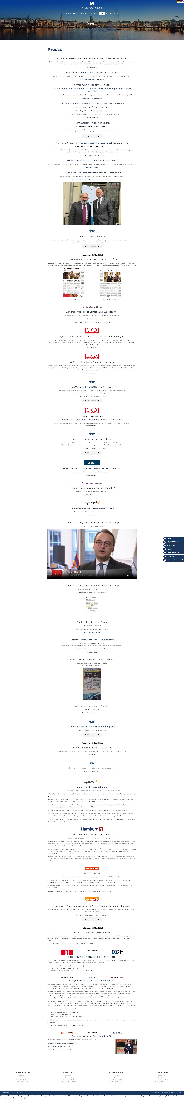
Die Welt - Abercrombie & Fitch (56, 1050)
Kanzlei (68, 13)
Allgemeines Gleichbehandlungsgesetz (137, 1096)
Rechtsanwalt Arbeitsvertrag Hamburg (115, 1096)
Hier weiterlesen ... (92, 348)
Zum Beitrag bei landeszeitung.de (92, 98)
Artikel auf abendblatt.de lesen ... (92, 632)
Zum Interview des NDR (92, 155)
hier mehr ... (95, 319)
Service (108, 13)
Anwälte (75, 13)
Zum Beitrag (92, 67)
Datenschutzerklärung (175, 1092)
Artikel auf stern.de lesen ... (92, 652)
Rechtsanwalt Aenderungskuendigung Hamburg (13, 1096)
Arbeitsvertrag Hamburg (75, 1096)
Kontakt (116, 13)
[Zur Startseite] (92, 8)
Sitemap (154, 1092)
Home (89, 29)
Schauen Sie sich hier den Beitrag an (92, 79)
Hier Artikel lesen (91, 373)
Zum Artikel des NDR (92, 167)
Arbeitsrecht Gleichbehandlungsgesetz (17, 1098)
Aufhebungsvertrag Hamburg (157, 1096)
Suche (159, 1092)
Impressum (165, 1092)
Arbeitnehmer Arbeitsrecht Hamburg (92, 1096)
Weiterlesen (92, 754)
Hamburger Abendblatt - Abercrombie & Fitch (60, 1043)
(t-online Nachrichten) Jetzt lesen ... (92, 713)
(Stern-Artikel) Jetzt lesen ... (92, 709)
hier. (70, 968)
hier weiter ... (94, 425)
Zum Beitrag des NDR (92, 117)
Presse (102, 13)
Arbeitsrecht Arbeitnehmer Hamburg (57, 1096)
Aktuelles (94, 13)
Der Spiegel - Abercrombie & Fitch (56, 1046)
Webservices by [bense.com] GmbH (12, 1092)
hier (97, 592)
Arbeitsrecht (84, 13)
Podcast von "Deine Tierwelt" (105, 322)
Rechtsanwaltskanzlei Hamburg (37, 1096)
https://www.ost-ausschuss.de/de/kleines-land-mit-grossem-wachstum (92, 180)
